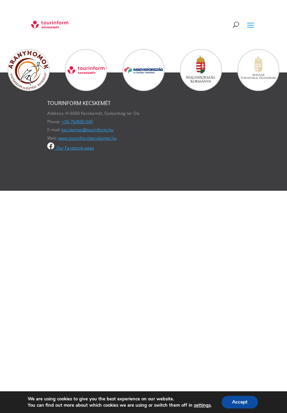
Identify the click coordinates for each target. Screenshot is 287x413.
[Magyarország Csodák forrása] (143, 89)
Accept (239, 402)
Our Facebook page (75, 148)
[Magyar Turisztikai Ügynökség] (258, 89)
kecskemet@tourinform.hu (87, 130)
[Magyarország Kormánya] (201, 89)
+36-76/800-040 (77, 122)
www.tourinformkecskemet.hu (87, 138)
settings (202, 405)
